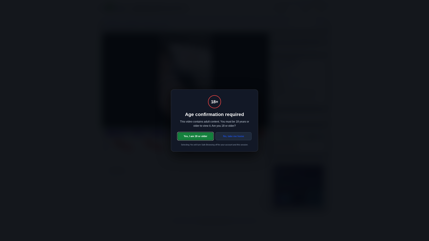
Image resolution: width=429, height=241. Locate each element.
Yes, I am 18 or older (195, 136)
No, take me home (233, 136)
